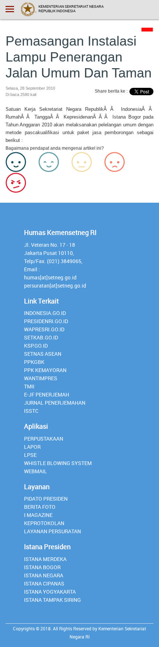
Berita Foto (39, 506)
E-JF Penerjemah (46, 394)
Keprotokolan (44, 523)
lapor (32, 446)
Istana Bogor (42, 567)
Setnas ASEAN (42, 353)
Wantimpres (40, 378)
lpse (30, 454)
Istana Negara (43, 575)
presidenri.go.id (46, 321)
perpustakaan (43, 438)
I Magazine (38, 514)
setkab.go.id (41, 337)
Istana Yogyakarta (50, 591)
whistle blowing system (58, 463)
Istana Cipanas (44, 583)
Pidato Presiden (46, 498)
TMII (29, 386)
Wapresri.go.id (44, 329)
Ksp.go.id (36, 345)
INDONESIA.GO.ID (45, 312)
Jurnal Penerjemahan (54, 402)
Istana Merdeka (45, 559)
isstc (31, 410)
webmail (35, 471)
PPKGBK (34, 361)
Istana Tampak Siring (52, 599)
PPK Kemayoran (45, 370)
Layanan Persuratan (52, 531)
